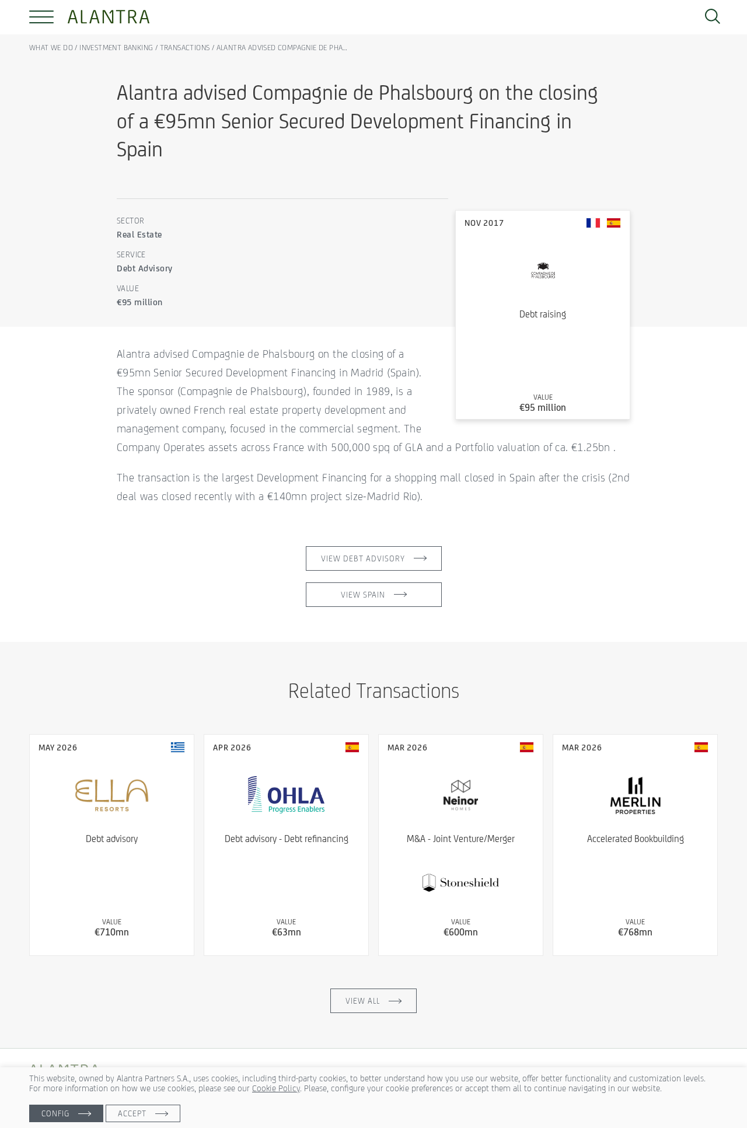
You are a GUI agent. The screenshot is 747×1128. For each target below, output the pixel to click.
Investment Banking (116, 47)
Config (55, 1113)
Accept (132, 1113)
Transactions (185, 47)
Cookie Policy (276, 1088)
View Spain (363, 594)
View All (362, 1000)
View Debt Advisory (363, 558)
